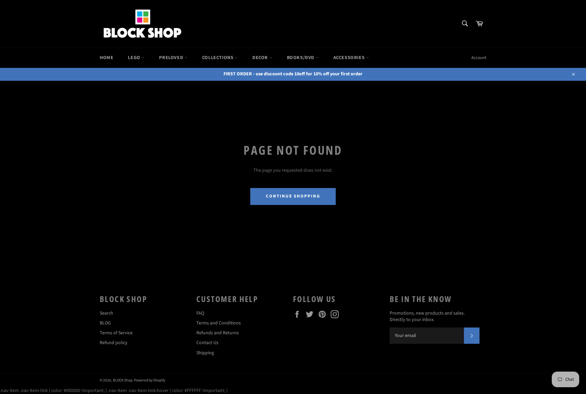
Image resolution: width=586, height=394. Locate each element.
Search (106, 313)
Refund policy (114, 342)
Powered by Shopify (149, 380)
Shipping (205, 353)
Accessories (349, 57)
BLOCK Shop (122, 380)
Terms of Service (116, 333)
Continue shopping (293, 196)
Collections (218, 57)
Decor (260, 57)
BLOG (105, 323)
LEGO (134, 57)
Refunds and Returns (217, 333)
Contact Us (207, 342)
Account (478, 58)
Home (106, 57)
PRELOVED (171, 57)
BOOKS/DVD (301, 57)
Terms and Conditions (218, 323)
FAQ (200, 313)
